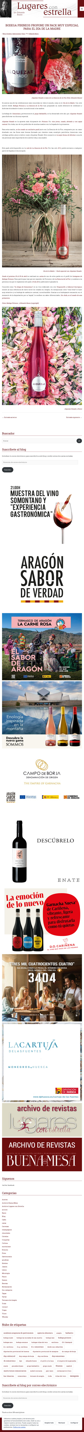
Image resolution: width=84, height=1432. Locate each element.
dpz (20, 1361)
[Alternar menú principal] (82, 9)
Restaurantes (7, 1287)
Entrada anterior (9, 417)
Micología (6, 1273)
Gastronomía (16, 34)
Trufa (4, 1304)
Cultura (5, 1243)
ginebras (5, 1260)
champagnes (7, 1230)
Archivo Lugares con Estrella (13, 1206)
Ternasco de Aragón (9, 1300)
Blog (4, 34)
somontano (22, 1376)
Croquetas (5, 1240)
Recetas (5, 1283)
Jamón (4, 1267)
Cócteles (5, 1236)
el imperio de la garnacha (66, 1361)
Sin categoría (7, 1290)
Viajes (4, 1310)
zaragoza (74, 1376)
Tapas (4, 1293)
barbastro (69, 1333)
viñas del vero (60, 1376)
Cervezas (5, 1226)
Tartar (4, 1297)
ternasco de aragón (37, 1376)
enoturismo (6, 1247)
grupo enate (47, 1366)
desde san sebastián (55, 1347)
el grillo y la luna (47, 1361)
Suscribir (7, 470)
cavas (4, 1223)
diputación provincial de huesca (16, 1351)
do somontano (9, 1361)
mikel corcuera (36, 1371)
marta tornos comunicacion (15, 1371)
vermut (5, 1307)
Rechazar (61, 1423)
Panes (4, 1277)
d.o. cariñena (8, 1347)
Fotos (4, 1253)
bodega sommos (22, 1342)
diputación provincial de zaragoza (45, 1351)
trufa (50, 1376)
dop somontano (58, 1356)
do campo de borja (69, 1351)
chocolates (6, 1233)
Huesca (59, 1366)
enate (6, 1366)
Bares (4, 1213)
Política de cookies (19, 1427)
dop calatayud (9, 1356)
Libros (4, 1270)
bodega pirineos (64, 1338)
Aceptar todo (49, 1423)
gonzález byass (17, 1366)
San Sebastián (8, 1376)
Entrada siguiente (74, 417)
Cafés (4, 1220)
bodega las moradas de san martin (29, 1338)
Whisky (5, 1317)
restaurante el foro (64, 1371)
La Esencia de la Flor (63, 279)
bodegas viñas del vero (40, 1342)
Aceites (5, 1200)
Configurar (74, 1423)
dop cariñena (43, 1356)
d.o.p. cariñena (22, 1347)
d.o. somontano (37, 1347)
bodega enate (8, 1338)
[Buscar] (79, 441)
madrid (69, 1366)
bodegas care (8, 1342)
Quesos (4, 1280)
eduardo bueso (31, 1361)
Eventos (9, 34)
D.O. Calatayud (67, 1342)
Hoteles (5, 1263)
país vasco (49, 1371)
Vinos (23, 34)
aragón (59, 1333)
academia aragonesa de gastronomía (18, 1333)
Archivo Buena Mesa (10, 1203)
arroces (4, 1210)
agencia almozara (45, 1333)
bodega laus (50, 1338)
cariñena (54, 1342)
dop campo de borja (26, 1356)
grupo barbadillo (33, 1366)
